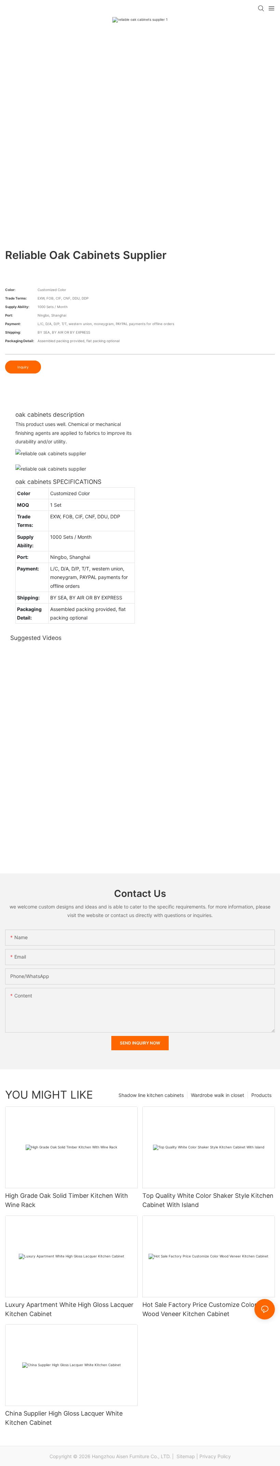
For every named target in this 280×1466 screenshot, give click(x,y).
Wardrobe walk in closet (217, 1095)
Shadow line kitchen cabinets (151, 1095)
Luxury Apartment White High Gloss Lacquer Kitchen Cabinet (69, 1309)
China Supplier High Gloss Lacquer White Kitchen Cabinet (64, 1418)
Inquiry (23, 367)
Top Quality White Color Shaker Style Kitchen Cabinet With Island (208, 1200)
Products (261, 1095)
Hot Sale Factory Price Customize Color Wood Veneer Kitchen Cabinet (199, 1309)
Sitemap (185, 1456)
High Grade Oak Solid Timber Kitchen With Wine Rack (66, 1200)
